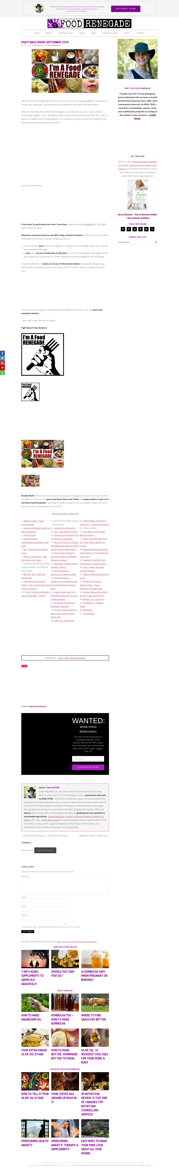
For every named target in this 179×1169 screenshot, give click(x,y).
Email (24, 906)
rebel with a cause (50, 820)
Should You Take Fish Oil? (62, 973)
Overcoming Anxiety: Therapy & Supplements (64, 1145)
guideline (89, 224)
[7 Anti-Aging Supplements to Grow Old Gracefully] (35, 959)
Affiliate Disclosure (56, 45)
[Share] (2, 358)
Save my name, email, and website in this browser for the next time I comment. (50, 927)
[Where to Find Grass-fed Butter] (95, 1003)
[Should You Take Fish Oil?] (65, 959)
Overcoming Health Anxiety (34, 1143)
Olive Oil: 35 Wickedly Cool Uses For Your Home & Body (94, 1056)
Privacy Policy (132, 1165)
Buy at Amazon (125, 214)
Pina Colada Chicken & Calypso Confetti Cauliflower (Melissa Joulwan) (63, 556)
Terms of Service (94, 1165)
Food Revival (89, 613)
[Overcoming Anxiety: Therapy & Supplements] (65, 1128)
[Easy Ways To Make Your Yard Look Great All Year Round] (95, 1128)
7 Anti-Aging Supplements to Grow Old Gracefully (32, 977)
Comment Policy (144, 1165)
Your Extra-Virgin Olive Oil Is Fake (34, 1052)
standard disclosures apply (37, 706)
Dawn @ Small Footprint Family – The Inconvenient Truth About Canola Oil (35, 585)
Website (24, 915)
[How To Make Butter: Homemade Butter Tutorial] (65, 1037)
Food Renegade (89, 22)
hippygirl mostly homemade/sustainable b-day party (35, 542)
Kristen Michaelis (51, 1165)
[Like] (2, 353)
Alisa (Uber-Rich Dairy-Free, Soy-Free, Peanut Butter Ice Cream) (93, 542)
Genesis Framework (78, 1165)
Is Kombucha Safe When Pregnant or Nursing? (94, 975)
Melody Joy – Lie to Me (93, 599)
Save (25, 666)
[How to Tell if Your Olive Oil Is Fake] (35, 1081)
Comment (25, 876)
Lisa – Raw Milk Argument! (65, 531)
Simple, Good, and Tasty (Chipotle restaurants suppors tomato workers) (64, 596)
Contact (105, 1165)
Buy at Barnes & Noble (146, 214)
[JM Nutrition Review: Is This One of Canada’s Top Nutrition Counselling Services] (95, 1081)
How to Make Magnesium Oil (31, 1017)
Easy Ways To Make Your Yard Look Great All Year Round (94, 1147)
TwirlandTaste (30, 535)
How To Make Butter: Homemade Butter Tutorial (64, 1054)
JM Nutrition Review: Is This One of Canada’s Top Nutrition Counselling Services (94, 1103)
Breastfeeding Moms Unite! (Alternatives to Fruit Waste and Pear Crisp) (94, 553)
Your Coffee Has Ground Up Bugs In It (64, 1097)
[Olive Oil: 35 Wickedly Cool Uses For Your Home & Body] (95, 1037)
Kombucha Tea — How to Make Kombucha (62, 1019)
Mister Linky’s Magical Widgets (71, 657)
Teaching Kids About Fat (64, 528)
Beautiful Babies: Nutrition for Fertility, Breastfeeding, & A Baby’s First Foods (137, 165)
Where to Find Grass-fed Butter (93, 1017)
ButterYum (88, 609)
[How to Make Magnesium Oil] (35, 1003)
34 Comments (48, 45)
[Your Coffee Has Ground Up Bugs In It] (65, 1081)
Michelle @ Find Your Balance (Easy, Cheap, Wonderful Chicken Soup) (91, 585)
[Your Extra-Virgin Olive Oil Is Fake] (35, 1037)
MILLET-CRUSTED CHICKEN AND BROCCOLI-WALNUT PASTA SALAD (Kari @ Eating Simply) (65, 546)
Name (24, 897)
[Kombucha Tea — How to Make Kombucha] (65, 1003)
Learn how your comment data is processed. (77, 941)
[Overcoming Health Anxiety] (35, 1128)
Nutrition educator (56, 816)
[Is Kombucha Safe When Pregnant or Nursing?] (95, 959)
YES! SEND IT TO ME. (125, 9)
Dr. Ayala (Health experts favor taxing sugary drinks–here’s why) (63, 613)
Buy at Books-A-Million (138, 217)
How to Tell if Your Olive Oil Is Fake (35, 1095)
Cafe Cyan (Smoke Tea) (64, 620)
